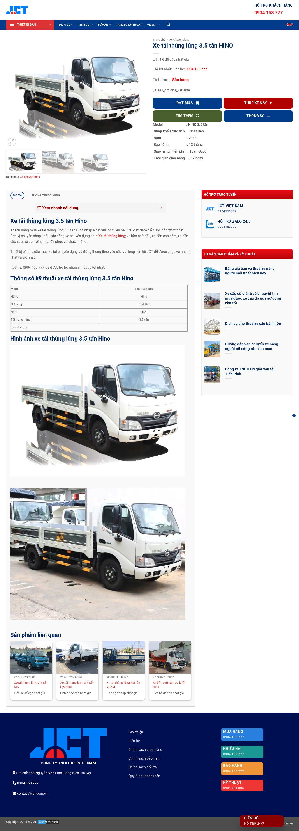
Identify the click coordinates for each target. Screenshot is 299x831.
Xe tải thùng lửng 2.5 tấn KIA (30, 685)
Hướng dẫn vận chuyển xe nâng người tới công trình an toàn (251, 346)
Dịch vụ (64, 24)
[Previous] (14, 94)
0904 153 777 (268, 12)
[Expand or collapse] (161, 208)
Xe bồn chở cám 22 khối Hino (169, 685)
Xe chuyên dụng (30, 176)
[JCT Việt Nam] (17, 10)
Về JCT (152, 24)
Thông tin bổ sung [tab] (46, 195)
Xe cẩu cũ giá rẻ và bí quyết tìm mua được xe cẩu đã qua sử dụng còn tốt (253, 298)
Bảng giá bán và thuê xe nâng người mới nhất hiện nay (250, 270)
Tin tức (84, 24)
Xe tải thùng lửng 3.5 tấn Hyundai (77, 685)
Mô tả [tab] (17, 195)
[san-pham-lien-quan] (294, 415)
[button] (30, 25)
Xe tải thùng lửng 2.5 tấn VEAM (123, 685)
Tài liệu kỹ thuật (129, 24)
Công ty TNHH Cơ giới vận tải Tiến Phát (249, 371)
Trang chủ (159, 39)
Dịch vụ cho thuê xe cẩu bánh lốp (253, 323)
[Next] (138, 94)
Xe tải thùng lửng (111, 236)
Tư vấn (103, 24)
